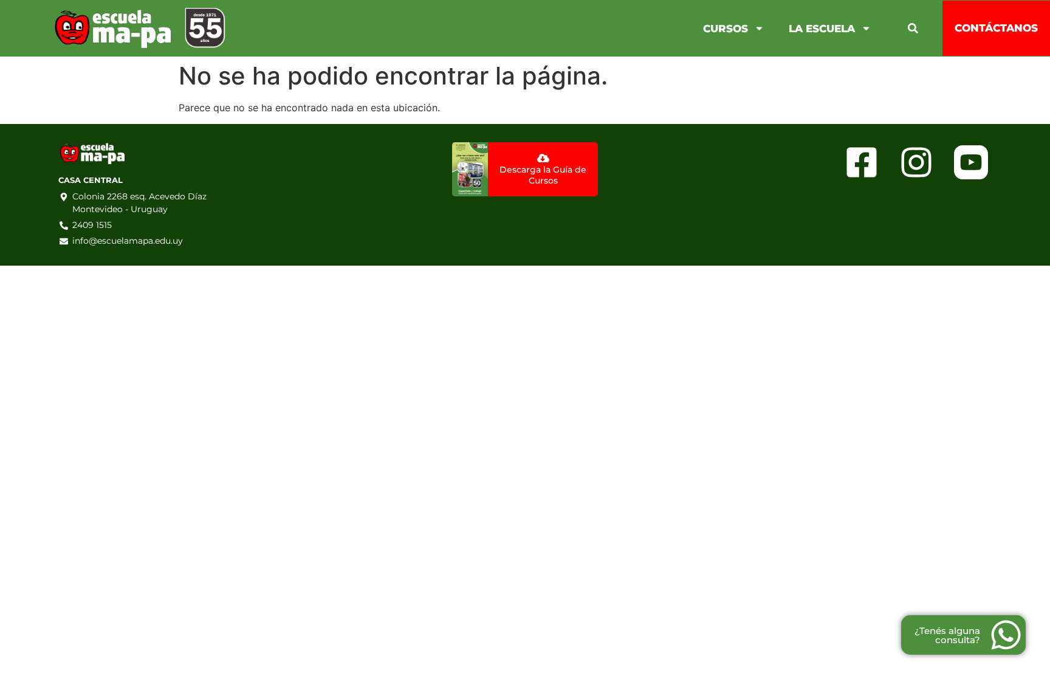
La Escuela (822, 28)
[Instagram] (916, 162)
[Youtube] (970, 162)
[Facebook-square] (861, 162)
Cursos (725, 28)
